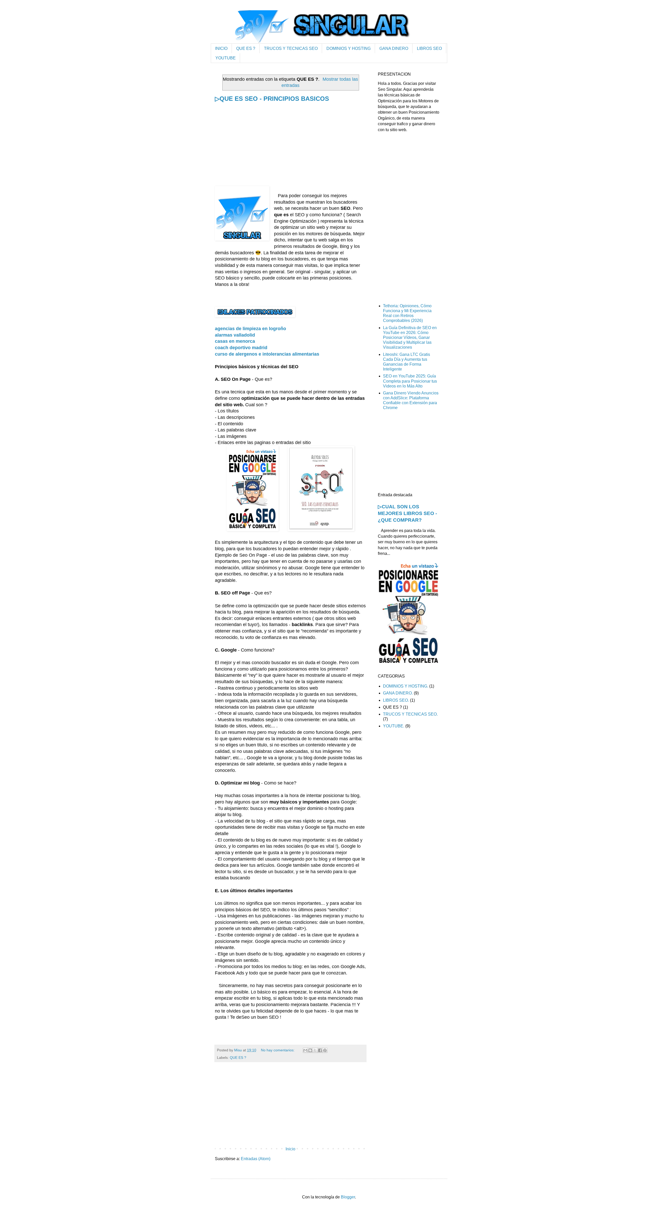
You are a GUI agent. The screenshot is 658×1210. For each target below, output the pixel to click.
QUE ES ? (245, 48)
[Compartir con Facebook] (320, 1050)
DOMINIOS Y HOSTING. (405, 686)
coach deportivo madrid (241, 347)
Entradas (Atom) (255, 1159)
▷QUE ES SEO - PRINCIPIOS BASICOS (272, 98)
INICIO (221, 48)
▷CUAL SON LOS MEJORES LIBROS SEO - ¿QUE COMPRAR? (407, 513)
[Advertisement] (290, 150)
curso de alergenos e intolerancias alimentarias (267, 354)
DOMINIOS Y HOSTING (348, 48)
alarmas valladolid (235, 335)
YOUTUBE (225, 58)
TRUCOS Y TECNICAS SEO (291, 48)
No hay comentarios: (278, 1050)
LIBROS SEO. (396, 700)
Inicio (290, 1149)
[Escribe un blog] (310, 1050)
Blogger (348, 1197)
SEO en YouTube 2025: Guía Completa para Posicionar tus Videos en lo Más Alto (410, 381)
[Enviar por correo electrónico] (305, 1050)
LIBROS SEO (429, 48)
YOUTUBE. (393, 726)
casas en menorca (235, 341)
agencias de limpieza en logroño (250, 328)
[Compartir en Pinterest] (324, 1050)
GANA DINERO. (398, 693)
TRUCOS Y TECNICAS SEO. (410, 714)
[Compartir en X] (315, 1050)
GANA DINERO (393, 48)
